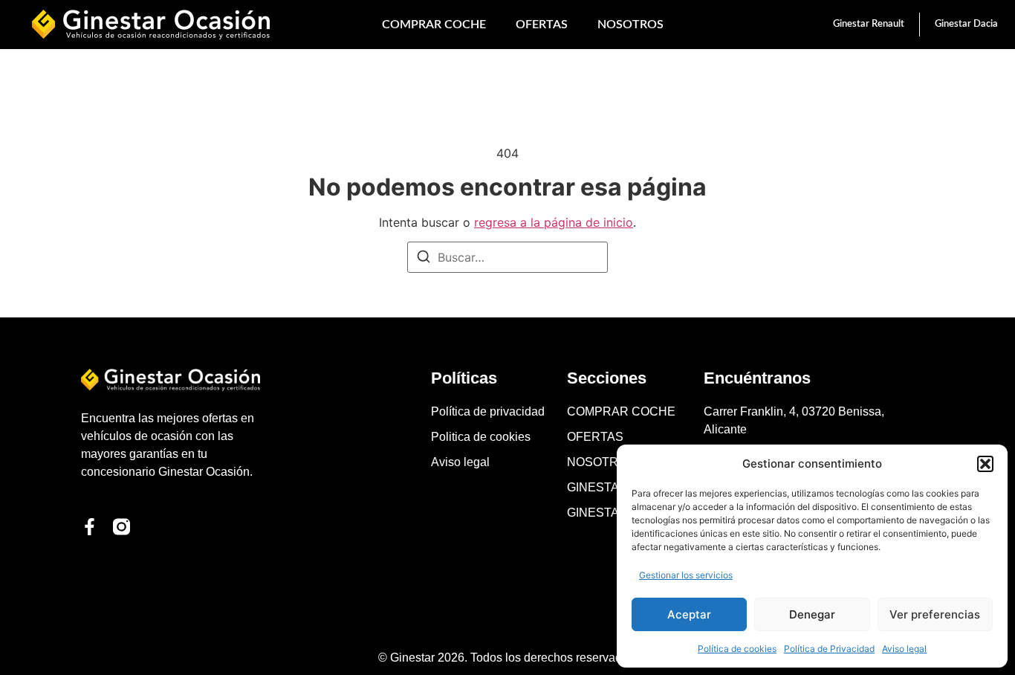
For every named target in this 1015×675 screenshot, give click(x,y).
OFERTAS (542, 24)
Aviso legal (904, 648)
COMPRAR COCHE (434, 24)
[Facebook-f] (89, 526)
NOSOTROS (630, 24)
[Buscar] (423, 258)
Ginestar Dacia (966, 24)
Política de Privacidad (829, 648)
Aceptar (689, 614)
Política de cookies (737, 648)
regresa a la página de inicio (553, 222)
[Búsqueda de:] (507, 257)
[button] (985, 463)
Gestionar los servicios (686, 575)
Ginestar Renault (868, 24)
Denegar (812, 614)
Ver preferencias (934, 614)
